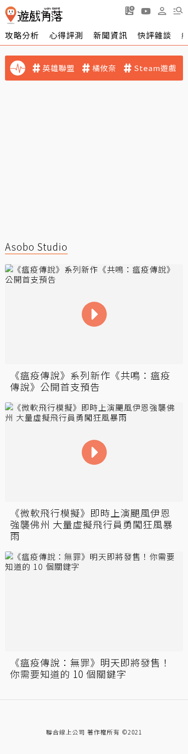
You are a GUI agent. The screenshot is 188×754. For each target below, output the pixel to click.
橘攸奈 (104, 68)
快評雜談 (154, 35)
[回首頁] (34, 15)
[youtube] (146, 11)
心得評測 (66, 35)
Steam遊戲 (155, 68)
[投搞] (130, 11)
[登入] (162, 11)
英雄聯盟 (59, 68)
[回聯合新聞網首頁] (11, 15)
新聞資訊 (110, 35)
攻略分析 (22, 35)
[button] (178, 11)
